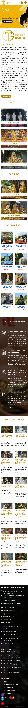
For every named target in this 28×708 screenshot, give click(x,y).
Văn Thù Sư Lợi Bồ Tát (9, 643)
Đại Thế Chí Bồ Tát (8, 619)
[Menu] (25, 2)
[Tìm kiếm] (22, 2)
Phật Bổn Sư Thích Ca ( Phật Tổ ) (12, 626)
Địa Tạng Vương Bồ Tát (9, 631)
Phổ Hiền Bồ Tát (7, 641)
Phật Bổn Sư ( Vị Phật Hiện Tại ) (11, 658)
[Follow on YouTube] (13, 697)
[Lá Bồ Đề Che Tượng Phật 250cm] (21, 259)
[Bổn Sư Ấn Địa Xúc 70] (7, 259)
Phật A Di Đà (6, 614)
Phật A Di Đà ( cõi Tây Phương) (11, 672)
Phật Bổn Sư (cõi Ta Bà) (9, 670)
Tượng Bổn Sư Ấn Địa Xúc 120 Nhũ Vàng (21, 287)
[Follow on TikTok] (5, 697)
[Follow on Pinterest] (10, 697)
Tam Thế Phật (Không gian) (9, 664)
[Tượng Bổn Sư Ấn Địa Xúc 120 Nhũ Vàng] (21, 279)
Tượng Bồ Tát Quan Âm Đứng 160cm (7, 287)
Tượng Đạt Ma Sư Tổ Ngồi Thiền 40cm (21, 307)
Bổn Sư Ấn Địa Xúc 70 (7, 266)
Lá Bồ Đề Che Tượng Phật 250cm (21, 267)
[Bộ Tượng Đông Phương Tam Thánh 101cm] (7, 238)
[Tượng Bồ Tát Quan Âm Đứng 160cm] (7, 279)
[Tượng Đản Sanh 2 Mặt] (7, 299)
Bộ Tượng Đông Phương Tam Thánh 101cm (7, 247)
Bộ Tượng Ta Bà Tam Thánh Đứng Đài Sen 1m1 (21, 247)
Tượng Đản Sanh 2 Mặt (7, 307)
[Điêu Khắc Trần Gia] (9, 2)
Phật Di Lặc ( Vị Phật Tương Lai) (11, 660)
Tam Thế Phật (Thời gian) (8, 652)
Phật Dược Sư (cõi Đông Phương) (12, 667)
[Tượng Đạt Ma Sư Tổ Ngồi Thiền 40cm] (21, 299)
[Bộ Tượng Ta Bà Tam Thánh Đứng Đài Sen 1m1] (21, 238)
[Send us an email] (8, 697)
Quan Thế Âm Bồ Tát (8, 616)
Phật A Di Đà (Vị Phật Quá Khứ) (11, 655)
